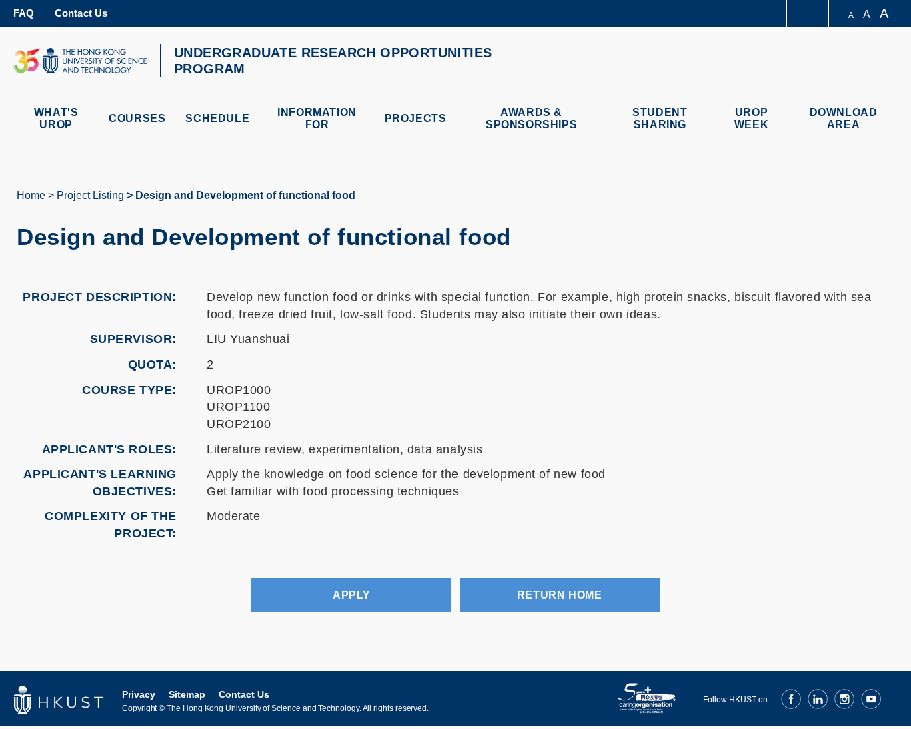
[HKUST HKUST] (80, 60)
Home (31, 195)
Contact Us (81, 13)
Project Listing (90, 195)
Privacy (138, 694)
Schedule (217, 118)
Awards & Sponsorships (531, 118)
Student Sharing (659, 118)
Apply (352, 595)
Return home (559, 595)
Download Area (844, 118)
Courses (137, 118)
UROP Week (751, 118)
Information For (317, 118)
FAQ (24, 13)
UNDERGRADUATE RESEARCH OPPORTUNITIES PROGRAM (333, 60)
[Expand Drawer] (808, 14)
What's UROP (56, 118)
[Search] (882, 62)
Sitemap (187, 694)
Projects (416, 118)
